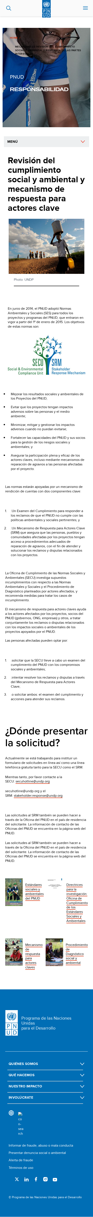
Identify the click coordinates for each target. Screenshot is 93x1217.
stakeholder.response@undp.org (38, 795)
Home (14, 37)
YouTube (55, 1179)
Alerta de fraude (21, 1160)
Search (8, 8)
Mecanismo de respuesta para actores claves (34, 956)
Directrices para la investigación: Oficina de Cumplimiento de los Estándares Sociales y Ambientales (77, 902)
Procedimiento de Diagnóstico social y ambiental (77, 953)
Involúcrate (21, 1097)
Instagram (45, 1179)
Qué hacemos (22, 1075)
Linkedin (26, 1179)
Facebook (36, 1179)
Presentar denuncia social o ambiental (37, 1152)
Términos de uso (21, 1167)
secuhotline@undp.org (33, 781)
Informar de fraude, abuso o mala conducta (41, 1145)
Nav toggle (85, 8)
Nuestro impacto (25, 1086)
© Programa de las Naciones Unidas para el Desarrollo (45, 1197)
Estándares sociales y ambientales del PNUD (34, 891)
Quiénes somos (23, 1063)
